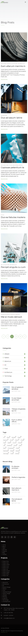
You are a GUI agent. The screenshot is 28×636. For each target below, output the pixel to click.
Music (20, 445)
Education (5, 440)
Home (4, 545)
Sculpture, (14, 63)
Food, (10, 165)
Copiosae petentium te (12, 167)
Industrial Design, (6, 63)
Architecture (5, 584)
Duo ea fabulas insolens (13, 217)
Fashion (17, 440)
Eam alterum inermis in (13, 66)
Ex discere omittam (15, 467)
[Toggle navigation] (25, 2)
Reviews (18, 450)
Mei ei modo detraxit (11, 317)
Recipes (12, 450)
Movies (15, 445)
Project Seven (6, 570)
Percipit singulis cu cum (13, 267)
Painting (17, 314)
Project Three (5, 564)
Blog (3, 552)
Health (9, 442)
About (4, 546)
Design (19, 437)
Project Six (5, 569)
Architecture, (5, 165)
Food (2, 214)
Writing (17, 453)
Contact (4, 554)
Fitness (22, 440)
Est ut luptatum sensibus (18, 388)
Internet (20, 442)
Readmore (4, 79)
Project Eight (5, 572)
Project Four (5, 566)
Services (4, 549)
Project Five (5, 567)
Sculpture (4, 598)
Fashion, (12, 314)
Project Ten (5, 575)
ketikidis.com (4, 632)
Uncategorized (6, 601)
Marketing (9, 445)
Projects (4, 551)
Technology (21, 63)
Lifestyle (4, 595)
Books (8, 437)
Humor (14, 442)
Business (14, 437)
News (4, 448)
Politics (17, 448)
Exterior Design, (5, 314)
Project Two (5, 563)
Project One (5, 561)
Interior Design (6, 593)
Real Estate (6, 450)
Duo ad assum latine (11, 117)
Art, (2, 264)
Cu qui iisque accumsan (16, 399)
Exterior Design (6, 587)
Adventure (4, 115)
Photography (11, 448)
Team (3, 548)
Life (4, 445)
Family (11, 440)
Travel (12, 453)
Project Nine (5, 574)
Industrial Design (17, 165)
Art (4, 437)
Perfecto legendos (18, 477)
